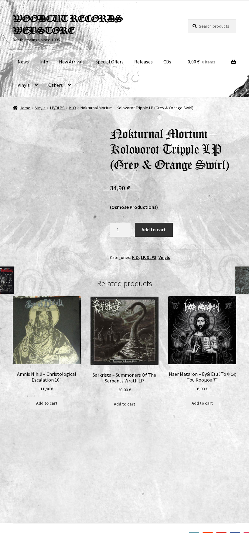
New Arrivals (72, 62)
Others (55, 85)
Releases (143, 62)
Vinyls (24, 85)
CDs (167, 62)
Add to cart (154, 229)
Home (25, 107)
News (23, 62)
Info (43, 62)
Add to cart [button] (46, 403)
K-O (72, 107)
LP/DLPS (57, 107)
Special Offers (109, 62)
